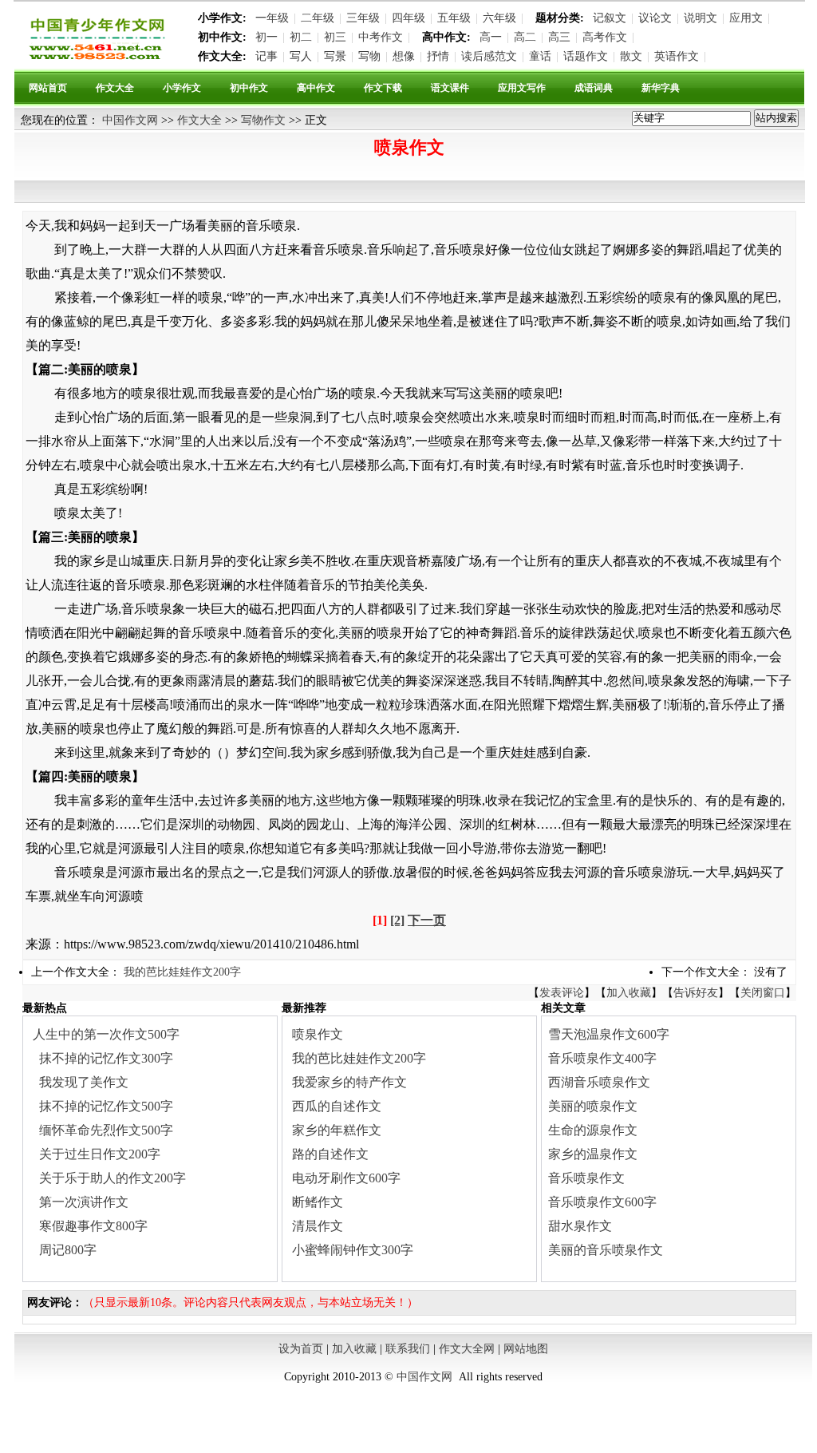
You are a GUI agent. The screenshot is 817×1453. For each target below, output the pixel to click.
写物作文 (263, 120)
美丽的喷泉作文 (592, 1106)
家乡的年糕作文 (336, 1130)
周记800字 (68, 1250)
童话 (540, 56)
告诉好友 (695, 993)
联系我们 (407, 1349)
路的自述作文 (330, 1154)
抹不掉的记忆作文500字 (106, 1106)
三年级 (363, 18)
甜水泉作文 (580, 1226)
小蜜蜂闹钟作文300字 (352, 1250)
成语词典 (593, 87)
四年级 (408, 18)
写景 (335, 56)
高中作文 (316, 87)
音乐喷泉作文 (586, 1178)
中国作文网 (130, 120)
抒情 (438, 56)
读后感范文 (489, 56)
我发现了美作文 (83, 1082)
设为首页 (300, 1349)
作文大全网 (467, 1349)
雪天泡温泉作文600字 (608, 1034)
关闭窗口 (762, 993)
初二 (301, 37)
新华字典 (660, 87)
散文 (631, 56)
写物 (369, 56)
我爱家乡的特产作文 (349, 1082)
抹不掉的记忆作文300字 (106, 1058)
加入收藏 (628, 993)
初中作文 (249, 87)
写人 (301, 56)
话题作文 (585, 56)
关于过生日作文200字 (99, 1154)
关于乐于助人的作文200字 (112, 1178)
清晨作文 (317, 1226)
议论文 (655, 18)
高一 (491, 37)
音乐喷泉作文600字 (602, 1202)
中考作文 (380, 37)
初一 (266, 37)
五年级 (454, 18)
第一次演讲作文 (83, 1202)
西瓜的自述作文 (336, 1106)
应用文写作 (522, 87)
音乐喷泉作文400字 (602, 1058)
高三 (559, 37)
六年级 (499, 18)
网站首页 (48, 87)
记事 (266, 56)
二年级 (317, 18)
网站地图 (525, 1349)
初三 (335, 37)
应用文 (746, 18)
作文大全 (115, 87)
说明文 (700, 18)
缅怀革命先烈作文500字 (106, 1130)
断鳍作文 (317, 1202)
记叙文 (609, 18)
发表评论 (561, 993)
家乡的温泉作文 (592, 1154)
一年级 (272, 18)
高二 (525, 37)
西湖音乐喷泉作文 (599, 1082)
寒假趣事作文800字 (93, 1226)
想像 (404, 56)
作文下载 (383, 87)
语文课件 (450, 87)
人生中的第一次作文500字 (106, 1034)
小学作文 (182, 87)
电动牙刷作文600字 (346, 1178)
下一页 (427, 920)
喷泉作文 (317, 1034)
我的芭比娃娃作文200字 (182, 972)
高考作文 (604, 37)
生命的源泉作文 (592, 1130)
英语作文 (676, 56)
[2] (397, 920)
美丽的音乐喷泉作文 (605, 1250)
